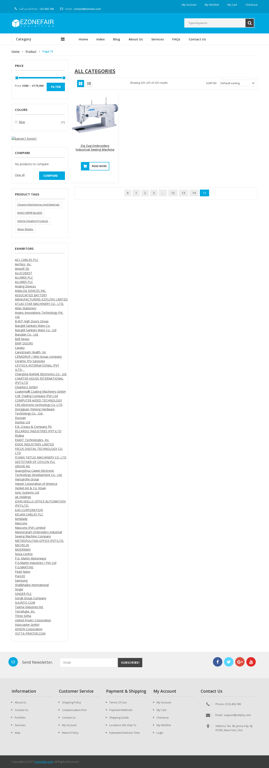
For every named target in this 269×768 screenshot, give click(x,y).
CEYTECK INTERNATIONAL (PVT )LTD (37, 367)
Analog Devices (25, 286)
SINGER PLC (23, 594)
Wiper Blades (25, 229)
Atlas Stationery (25, 308)
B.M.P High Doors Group (32, 321)
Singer (19, 589)
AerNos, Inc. (23, 264)
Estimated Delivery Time (124, 733)
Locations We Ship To (122, 725)
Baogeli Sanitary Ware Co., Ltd (35, 330)
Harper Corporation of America (36, 484)
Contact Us (21, 710)
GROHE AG (22, 466)
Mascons (21, 523)
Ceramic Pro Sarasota (30, 361)
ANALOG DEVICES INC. (30, 291)
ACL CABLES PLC (26, 260)
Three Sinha (23, 616)
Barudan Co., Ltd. (26, 334)
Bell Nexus (22, 339)
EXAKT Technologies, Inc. (32, 440)
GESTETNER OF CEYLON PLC (35, 462)
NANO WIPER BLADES (29, 213)
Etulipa (19, 435)
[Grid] (80, 83)
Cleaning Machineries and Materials (38, 204)
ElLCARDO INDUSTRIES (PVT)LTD (38, 431)
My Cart (161, 710)
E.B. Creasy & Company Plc (33, 427)
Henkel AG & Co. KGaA (30, 488)
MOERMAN (22, 549)
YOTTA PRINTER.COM (30, 633)
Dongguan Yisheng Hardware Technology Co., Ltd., (35, 411)
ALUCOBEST (23, 273)
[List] (89, 83)
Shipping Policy (71, 702)
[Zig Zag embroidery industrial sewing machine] (95, 117)
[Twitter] (228, 662)
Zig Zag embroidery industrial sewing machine (95, 147)
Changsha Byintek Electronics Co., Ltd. (41, 374)
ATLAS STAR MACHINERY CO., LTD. (39, 304)
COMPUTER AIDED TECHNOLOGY (38, 400)
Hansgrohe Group (27, 479)
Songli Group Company (30, 598)
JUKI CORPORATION (29, 510)
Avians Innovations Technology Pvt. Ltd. (39, 315)
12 (173, 193)
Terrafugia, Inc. (25, 611)
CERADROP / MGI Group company (38, 357)
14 (194, 193)
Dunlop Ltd (22, 422)
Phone (219, 704)
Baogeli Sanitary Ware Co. (32, 326)
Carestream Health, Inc (30, 352)
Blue (22, 122)
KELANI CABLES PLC (29, 514)
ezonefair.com (44, 762)
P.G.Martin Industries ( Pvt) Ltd (35, 563)
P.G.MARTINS (24, 567)
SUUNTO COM (25, 603)
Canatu (20, 348)
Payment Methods (121, 710)
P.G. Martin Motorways (30, 558)
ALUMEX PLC (24, 277)
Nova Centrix (24, 554)
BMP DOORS (24, 343)
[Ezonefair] (33, 23)
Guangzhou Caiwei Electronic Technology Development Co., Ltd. (38, 473)
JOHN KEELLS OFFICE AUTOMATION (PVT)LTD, (40, 503)
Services (20, 725)
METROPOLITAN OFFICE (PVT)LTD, (39, 541)
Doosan (20, 418)
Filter (56, 87)
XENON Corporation (28, 629)
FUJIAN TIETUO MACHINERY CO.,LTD (40, 457)
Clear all (20, 175)
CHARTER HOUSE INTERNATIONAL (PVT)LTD (39, 380)
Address (220, 726)
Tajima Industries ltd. (29, 607)
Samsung (21, 580)
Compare (50, 176)
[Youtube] (251, 662)
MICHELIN (22, 545)
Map (17, 733)
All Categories (95, 71)
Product (31, 51)
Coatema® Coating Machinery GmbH (40, 391)
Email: (219, 715)
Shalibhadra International (32, 585)
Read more (99, 166)
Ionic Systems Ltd (27, 492)
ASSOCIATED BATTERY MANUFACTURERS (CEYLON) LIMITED (41, 297)
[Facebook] (217, 662)
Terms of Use (118, 702)
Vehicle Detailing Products (32, 221)
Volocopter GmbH (27, 625)
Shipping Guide (119, 717)
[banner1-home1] (24, 138)
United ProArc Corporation (33, 620)
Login (160, 733)
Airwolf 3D (22, 269)
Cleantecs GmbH (26, 387)
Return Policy (70, 733)
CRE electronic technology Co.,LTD (38, 405)
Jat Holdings (23, 497)
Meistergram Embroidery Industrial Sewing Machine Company (38, 534)
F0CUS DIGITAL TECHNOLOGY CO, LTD (39, 451)
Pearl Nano (22, 572)
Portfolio (20, 717)
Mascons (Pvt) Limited (30, 528)
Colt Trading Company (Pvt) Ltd (36, 396)
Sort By (211, 83)
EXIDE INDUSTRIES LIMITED (34, 444)
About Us (20, 702)
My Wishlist (164, 725)
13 (183, 193)
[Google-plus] (240, 662)
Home (16, 51)
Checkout (163, 717)
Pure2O (20, 576)
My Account (69, 725)
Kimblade (21, 519)
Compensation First (74, 710)
